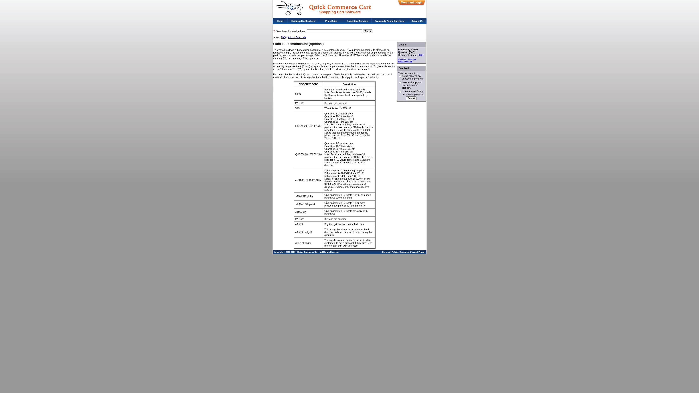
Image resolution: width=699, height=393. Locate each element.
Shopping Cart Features (303, 21)
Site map (386, 252)
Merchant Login (411, 2)
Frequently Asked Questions (389, 21)
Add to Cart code (297, 37)
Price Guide (331, 21)
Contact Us (417, 21)
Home (280, 21)
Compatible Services (357, 21)
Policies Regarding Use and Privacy (408, 252)
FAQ (283, 37)
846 (421, 55)
